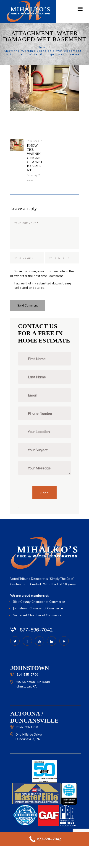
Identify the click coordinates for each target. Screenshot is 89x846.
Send (44, 493)
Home (43, 47)
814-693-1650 (27, 727)
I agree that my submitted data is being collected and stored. (42, 285)
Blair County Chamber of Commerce (39, 601)
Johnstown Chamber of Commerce (38, 608)
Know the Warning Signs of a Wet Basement (42, 50)
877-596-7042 (36, 630)
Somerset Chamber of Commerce (37, 615)
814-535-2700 (27, 674)
